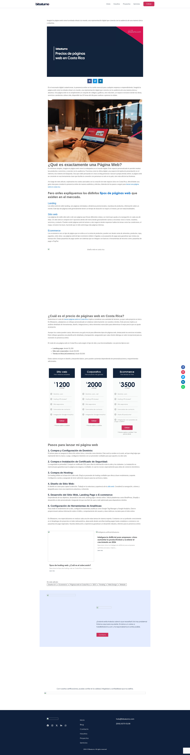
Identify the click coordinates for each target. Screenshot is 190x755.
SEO (94, 585)
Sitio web (52, 214)
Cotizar (61, 421)
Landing (52, 203)
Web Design (112, 585)
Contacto (84, 729)
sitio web (111, 486)
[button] (148, 4)
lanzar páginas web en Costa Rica (76, 319)
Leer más (52, 571)
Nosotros (83, 734)
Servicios (83, 743)
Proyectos (84, 738)
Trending (102, 585)
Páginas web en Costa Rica (80, 585)
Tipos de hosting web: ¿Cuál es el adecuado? (70, 565)
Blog (82, 724)
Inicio (82, 720)
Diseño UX (52, 585)
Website (123, 585)
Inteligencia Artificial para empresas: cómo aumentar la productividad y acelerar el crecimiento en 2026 (117, 539)
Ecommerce (54, 230)
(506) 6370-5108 (123, 724)
